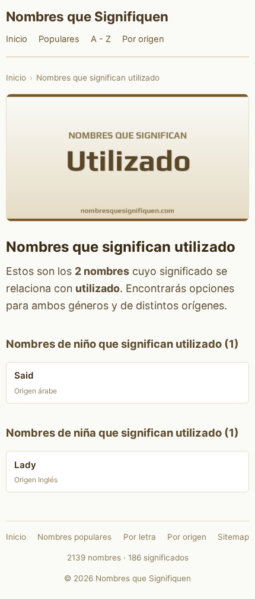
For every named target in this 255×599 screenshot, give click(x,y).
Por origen (143, 39)
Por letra (139, 537)
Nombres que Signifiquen (87, 16)
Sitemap (233, 537)
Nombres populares (74, 537)
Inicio (16, 39)
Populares (59, 39)
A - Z (101, 39)
